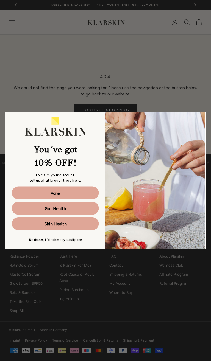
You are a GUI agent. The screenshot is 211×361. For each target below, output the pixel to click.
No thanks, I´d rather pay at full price (55, 239)
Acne (55, 193)
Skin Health (55, 223)
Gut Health (55, 208)
